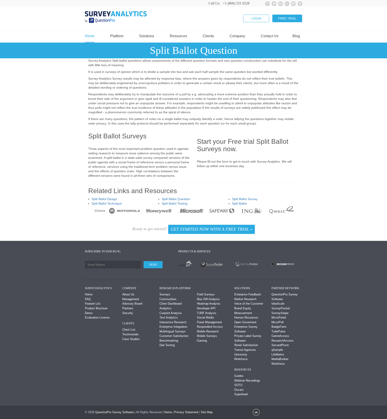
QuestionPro (103, 412)
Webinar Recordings (247, 380)
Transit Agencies (245, 349)
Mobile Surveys (207, 336)
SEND (153, 264)
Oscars (239, 389)
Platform (116, 36)
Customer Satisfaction (173, 336)
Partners (127, 308)
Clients (208, 36)
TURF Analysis (206, 313)
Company (237, 36)
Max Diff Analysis (208, 299)
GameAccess (280, 336)
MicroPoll (277, 322)
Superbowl (241, 394)
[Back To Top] (256, 412)
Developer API (206, 308)
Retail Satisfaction (246, 345)
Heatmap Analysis (208, 303)
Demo (88, 313)
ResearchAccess (282, 340)
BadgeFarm (278, 326)
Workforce (240, 359)
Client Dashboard (170, 303)
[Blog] (299, 3)
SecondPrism (280, 345)
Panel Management (209, 322)
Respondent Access (210, 326)
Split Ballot (239, 203)
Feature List (92, 303)
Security (127, 313)
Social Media (205, 317)
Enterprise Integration (173, 326)
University (240, 354)
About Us (128, 294)
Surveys (164, 294)
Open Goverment (245, 322)
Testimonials (130, 334)
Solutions (146, 36)
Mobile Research (208, 331)
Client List (128, 329)
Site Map (207, 412)
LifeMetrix (277, 354)
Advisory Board (132, 303)
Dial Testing (167, 345)
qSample (277, 349)
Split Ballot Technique (107, 203)
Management (130, 299)
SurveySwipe (279, 313)
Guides (238, 376)
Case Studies (131, 339)
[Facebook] (267, 3)
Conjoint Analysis (170, 313)
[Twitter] (273, 3)
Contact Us (269, 36)
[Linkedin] (280, 3)
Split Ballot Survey (245, 199)
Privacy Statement (186, 412)
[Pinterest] (293, 3)
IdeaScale (277, 303)
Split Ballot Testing (174, 203)
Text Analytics (168, 317)
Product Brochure (96, 308)
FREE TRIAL (287, 18)
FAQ (88, 299)
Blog (296, 36)
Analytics (165, 308)
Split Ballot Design (104, 199)
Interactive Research (172, 322)
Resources (178, 36)
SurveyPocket (280, 308)
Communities (167, 299)
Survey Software (123, 412)
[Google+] (286, 3)
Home (90, 36)
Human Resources (246, 317)
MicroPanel (278, 317)
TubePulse (278, 331)
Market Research (245, 299)
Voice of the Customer (248, 303)
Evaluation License (97, 317)
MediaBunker (279, 359)
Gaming (202, 340)
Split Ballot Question (176, 199)
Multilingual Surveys (172, 331)
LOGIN (256, 18)
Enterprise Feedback (247, 294)
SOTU (238, 385)
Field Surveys (206, 294)
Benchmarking (168, 340)
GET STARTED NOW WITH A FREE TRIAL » (211, 229)
